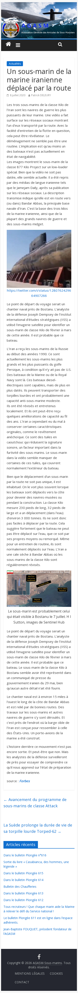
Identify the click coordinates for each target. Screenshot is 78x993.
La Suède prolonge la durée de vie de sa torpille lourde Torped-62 (37, 828)
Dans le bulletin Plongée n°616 (24, 855)
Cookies (56, 973)
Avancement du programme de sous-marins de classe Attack (35, 802)
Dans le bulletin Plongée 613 (23, 893)
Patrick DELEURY (41, 95)
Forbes (24, 781)
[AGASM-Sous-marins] (39, 4)
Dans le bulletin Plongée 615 (23, 873)
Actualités (15, 64)
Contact (22, 982)
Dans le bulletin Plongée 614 (23, 880)
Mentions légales (30, 973)
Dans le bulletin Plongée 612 (23, 900)
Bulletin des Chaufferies (19, 886)
